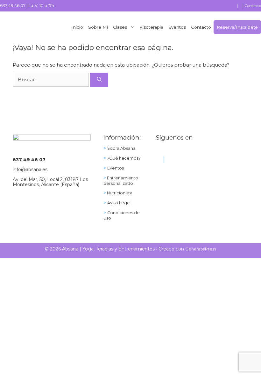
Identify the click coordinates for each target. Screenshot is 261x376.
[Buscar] (99, 80)
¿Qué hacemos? (124, 158)
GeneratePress (200, 249)
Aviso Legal (118, 202)
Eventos (177, 27)
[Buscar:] (51, 79)
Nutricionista (119, 193)
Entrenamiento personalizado (120, 181)
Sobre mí (98, 27)
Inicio (77, 27)
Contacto (252, 6)
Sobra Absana (121, 148)
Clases (120, 27)
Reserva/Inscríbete (237, 27)
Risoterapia (151, 27)
